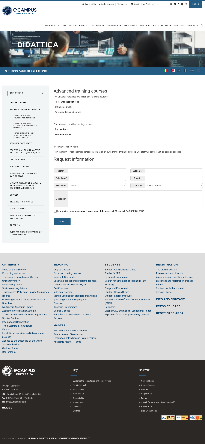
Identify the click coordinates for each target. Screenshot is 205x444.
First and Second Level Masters (70, 330)
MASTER (60, 325)
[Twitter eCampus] (174, 4)
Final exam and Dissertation (68, 334)
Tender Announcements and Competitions (24, 314)
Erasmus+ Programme (116, 277)
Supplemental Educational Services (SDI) (24, 174)
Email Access (78, 389)
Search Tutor (146, 407)
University (50, 25)
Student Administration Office (120, 269)
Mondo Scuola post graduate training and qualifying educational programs (25, 185)
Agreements (78, 402)
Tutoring (15, 225)
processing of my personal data (88, 211)
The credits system (166, 269)
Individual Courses (19, 166)
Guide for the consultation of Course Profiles (26, 233)
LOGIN (195, 4)
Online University (11, 280)
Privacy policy (38, 438)
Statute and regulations (14, 288)
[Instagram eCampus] (185, 4)
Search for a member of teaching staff (22, 217)
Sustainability (90, 4)
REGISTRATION (167, 264)
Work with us (78, 394)
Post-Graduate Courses (67, 102)
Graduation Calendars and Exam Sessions (75, 338)
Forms (159, 284)
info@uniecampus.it (16, 402)
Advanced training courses (25, 109)
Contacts (77, 407)
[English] (172, 70)
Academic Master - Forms (67, 341)
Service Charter (164, 292)
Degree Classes (18, 209)
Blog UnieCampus (149, 411)
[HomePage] (19, 10)
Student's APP (112, 273)
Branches (7, 303)
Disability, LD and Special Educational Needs (128, 310)
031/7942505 (26, 398)
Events (6, 329)
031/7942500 (12, 398)
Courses (14, 195)
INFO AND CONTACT (170, 299)
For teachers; (61, 129)
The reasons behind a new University (21, 277)
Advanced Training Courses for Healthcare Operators (25, 125)
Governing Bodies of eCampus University (23, 299)
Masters (144, 389)
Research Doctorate (21, 143)
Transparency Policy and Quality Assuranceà (25, 292)
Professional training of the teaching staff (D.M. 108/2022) (25, 151)
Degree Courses (18, 103)
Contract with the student (170, 288)
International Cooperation (15, 322)
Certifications (17, 160)
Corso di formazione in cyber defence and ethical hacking (24, 135)
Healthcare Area (63, 134)
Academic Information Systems (19, 310)
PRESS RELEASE (168, 306)
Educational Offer (73, 25)
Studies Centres (10, 318)
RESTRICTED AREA (170, 313)
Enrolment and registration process (174, 280)
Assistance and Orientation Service (174, 277)
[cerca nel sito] (201, 25)
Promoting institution (13, 273)
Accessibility (78, 398)
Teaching (96, 25)
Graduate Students (135, 25)
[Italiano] (165, 70)
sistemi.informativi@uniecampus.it (69, 438)
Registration (160, 25)
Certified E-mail (10, 348)
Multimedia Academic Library (17, 307)
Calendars (110, 307)
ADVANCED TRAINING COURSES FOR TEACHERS (24, 117)
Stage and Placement (116, 288)
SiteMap (149, 4)
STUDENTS (112, 264)
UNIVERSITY (11, 264)
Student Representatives (118, 295)
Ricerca (6, 295)
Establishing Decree (12, 284)
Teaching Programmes (21, 202)
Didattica (16, 93)
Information (123, 4)
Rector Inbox (9, 352)
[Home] (6, 71)
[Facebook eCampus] (171, 4)
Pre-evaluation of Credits (169, 273)
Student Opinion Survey (117, 292)
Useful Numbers (107, 4)
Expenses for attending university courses (127, 314)
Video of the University (14, 269)
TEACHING (61, 264)
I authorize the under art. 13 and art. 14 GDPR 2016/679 (100, 211)
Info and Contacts (184, 25)
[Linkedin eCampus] (182, 4)
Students (112, 25)
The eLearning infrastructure (17, 325)
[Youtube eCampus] (178, 4)
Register (137, 4)
